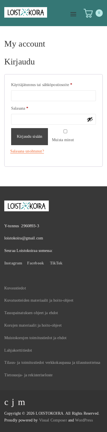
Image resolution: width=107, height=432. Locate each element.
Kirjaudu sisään (29, 136)
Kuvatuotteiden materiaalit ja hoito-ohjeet (38, 300)
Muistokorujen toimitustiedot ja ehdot (35, 338)
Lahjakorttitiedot (18, 350)
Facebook (35, 263)
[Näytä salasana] (90, 119)
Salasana (27, 108)
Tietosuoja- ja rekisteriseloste (28, 375)
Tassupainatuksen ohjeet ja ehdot (31, 313)
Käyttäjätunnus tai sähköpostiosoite (49, 84)
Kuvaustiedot (15, 288)
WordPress (83, 420)
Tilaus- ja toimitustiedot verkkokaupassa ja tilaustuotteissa (52, 362)
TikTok (56, 263)
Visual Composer (53, 420)
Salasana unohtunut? (27, 151)
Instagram (13, 263)
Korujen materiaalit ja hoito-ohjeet (33, 325)
